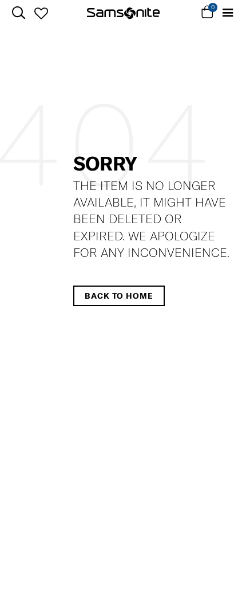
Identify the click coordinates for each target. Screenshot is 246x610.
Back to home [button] (119, 296)
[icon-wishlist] (41, 13)
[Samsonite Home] (123, 13)
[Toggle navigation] (227, 13)
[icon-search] (19, 13)
